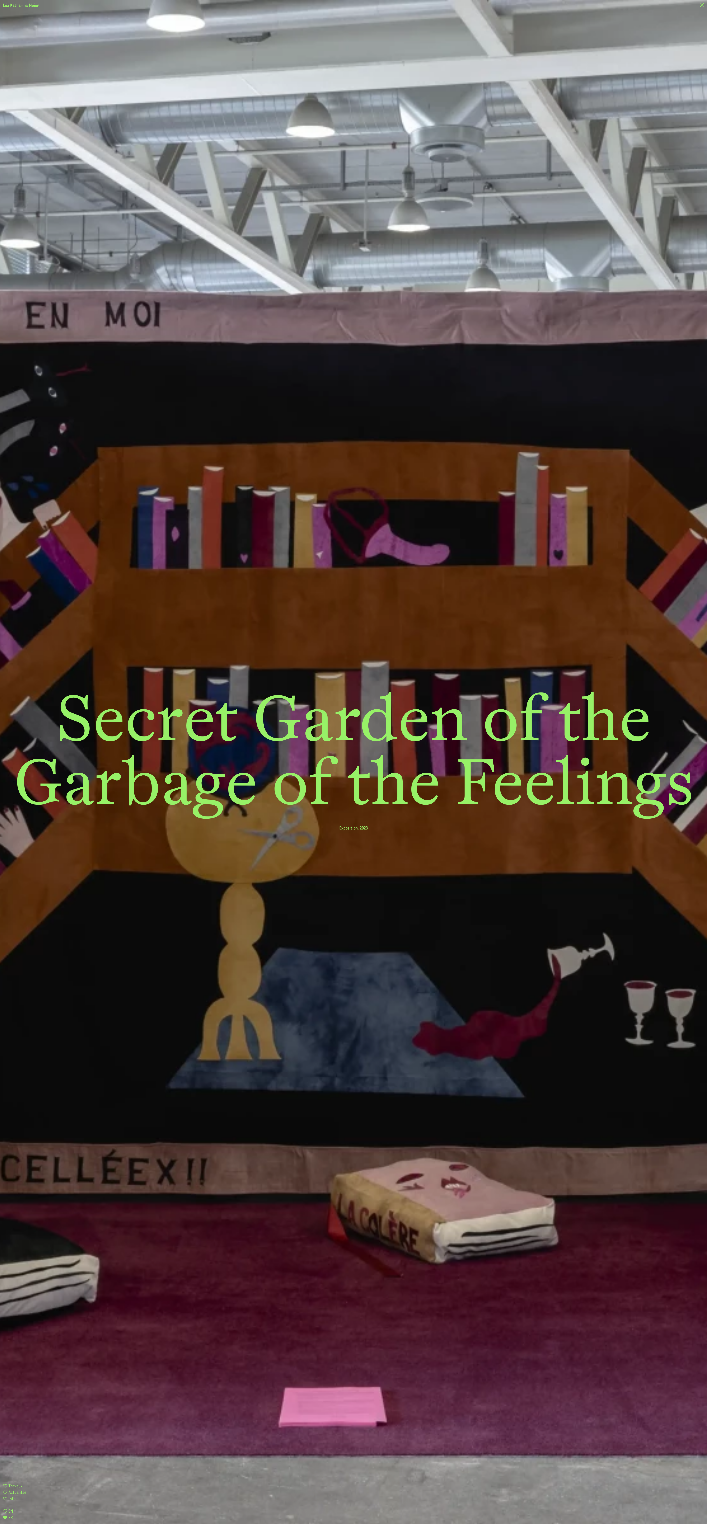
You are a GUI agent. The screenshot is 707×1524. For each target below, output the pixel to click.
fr (10, 1518)
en (10, 1511)
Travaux (14, 1486)
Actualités (17, 1493)
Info (11, 1499)
